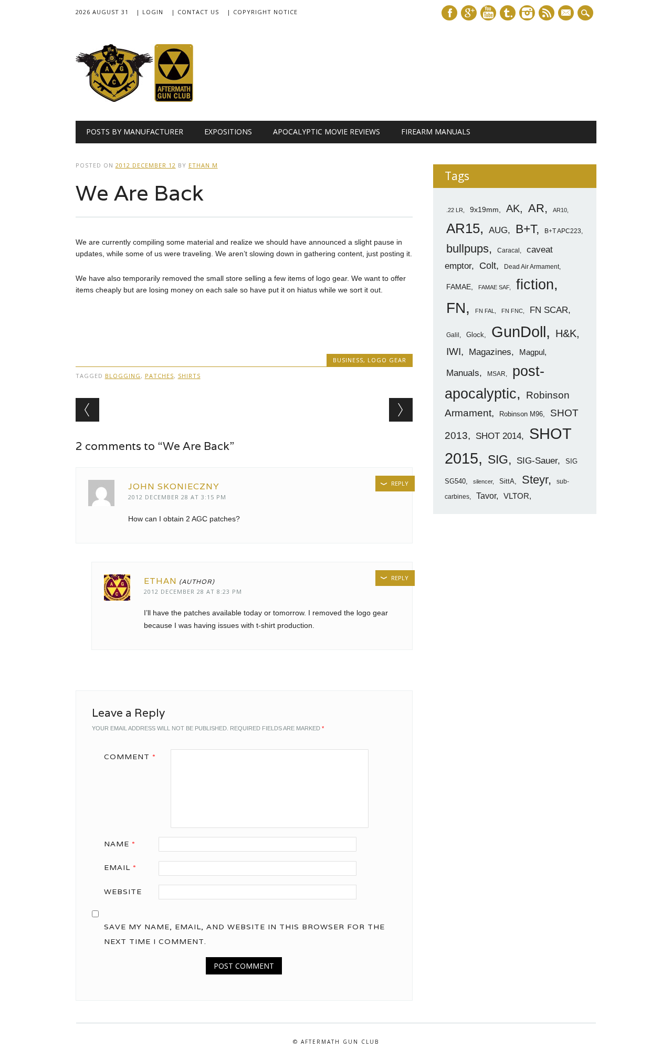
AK (513, 208)
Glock (475, 335)
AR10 (560, 210)
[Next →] (401, 410)
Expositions (228, 132)
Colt (487, 265)
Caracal (508, 250)
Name (119, 843)
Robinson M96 (521, 414)
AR (536, 208)
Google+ (469, 12)
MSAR (496, 374)
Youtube (488, 12)
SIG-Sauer (537, 460)
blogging (123, 376)
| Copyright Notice (262, 12)
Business (348, 360)
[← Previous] (87, 410)
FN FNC (512, 311)
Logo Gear (387, 360)
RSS (546, 12)
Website (123, 891)
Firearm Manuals (435, 132)
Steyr (535, 479)
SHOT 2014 (498, 436)
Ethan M (203, 165)
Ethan (160, 580)
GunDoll (518, 331)
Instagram (527, 12)
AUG (498, 230)
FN (456, 307)
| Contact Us (195, 12)
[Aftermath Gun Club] (154, 99)
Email (120, 867)
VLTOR (516, 495)
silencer (482, 481)
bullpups (467, 248)
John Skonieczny (173, 486)
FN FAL (485, 311)
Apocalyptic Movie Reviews (326, 132)
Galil (452, 335)
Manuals (462, 373)
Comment (130, 756)
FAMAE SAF (493, 287)
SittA (506, 481)
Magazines (490, 352)
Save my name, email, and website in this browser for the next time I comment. (244, 934)
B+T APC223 (562, 231)
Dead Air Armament (531, 266)
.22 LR (454, 210)
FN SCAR (549, 310)
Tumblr (508, 12)
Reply (399, 483)
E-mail (567, 13)
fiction (535, 284)
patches (159, 376)
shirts (189, 376)
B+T (526, 229)
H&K (565, 333)
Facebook (449, 12)
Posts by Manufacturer (134, 132)
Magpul (531, 352)
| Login (149, 12)
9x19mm (484, 209)
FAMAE (458, 286)
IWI (453, 351)
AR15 (463, 228)
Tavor (486, 495)
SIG (498, 459)
